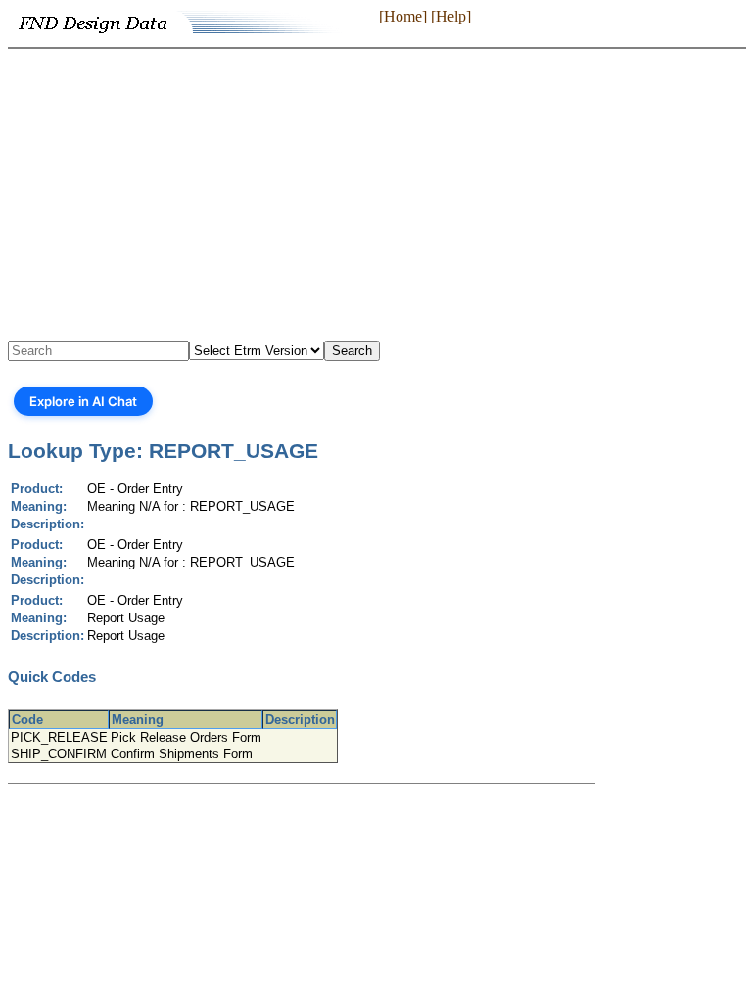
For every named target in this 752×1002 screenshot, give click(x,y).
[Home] (403, 16)
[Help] (451, 16)
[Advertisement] (376, 196)
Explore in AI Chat (83, 401)
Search (352, 350)
